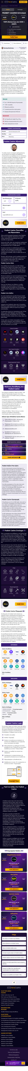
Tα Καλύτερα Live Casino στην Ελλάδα (10, 999)
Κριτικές (6, 5)
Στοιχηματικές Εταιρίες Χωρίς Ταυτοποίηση (11, 1028)
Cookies (13, 1062)
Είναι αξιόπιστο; (17, 43)
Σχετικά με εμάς (14, 1049)
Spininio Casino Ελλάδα (6, 1043)
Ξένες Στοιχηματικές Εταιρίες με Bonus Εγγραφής (13, 1022)
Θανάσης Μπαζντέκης (9, 48)
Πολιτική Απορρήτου (14, 1054)
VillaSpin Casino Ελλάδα (7, 1035)
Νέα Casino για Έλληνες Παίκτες (9, 997)
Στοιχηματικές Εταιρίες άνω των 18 (9, 1030)
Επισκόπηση (7, 43)
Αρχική (2, 5)
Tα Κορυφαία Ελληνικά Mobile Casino (10, 1001)
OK (23, 1063)
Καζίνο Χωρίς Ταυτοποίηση (7, 1003)
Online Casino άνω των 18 (7, 995)
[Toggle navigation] (2, 2)
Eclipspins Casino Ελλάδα (7, 1045)
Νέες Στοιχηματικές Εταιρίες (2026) (9, 1024)
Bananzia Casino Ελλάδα (7, 1041)
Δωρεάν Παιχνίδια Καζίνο (7, 1005)
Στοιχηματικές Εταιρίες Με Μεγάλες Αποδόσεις (12, 1018)
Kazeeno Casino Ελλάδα (7, 1039)
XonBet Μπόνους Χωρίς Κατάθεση (9, 1011)
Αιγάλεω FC (14, 1060)
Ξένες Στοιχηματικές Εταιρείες (8, 1026)
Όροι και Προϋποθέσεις (14, 1052)
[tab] (8, 9)
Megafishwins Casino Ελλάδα (8, 1037)
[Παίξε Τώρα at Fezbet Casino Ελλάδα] (14, 17)
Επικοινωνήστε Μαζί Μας (14, 1057)
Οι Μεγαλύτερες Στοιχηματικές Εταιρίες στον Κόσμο (13, 1020)
